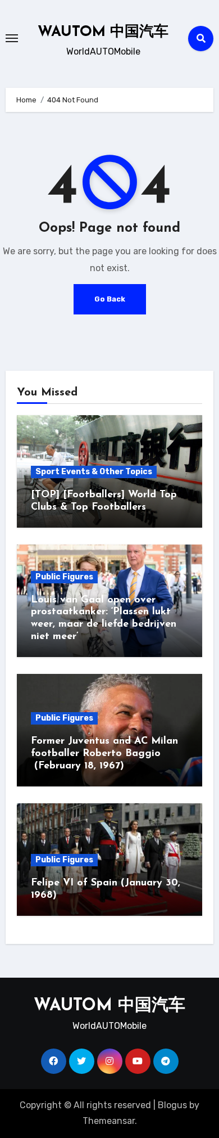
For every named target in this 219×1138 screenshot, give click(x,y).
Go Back (109, 299)
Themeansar (109, 1120)
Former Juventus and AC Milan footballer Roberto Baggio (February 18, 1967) (104, 753)
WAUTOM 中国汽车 (103, 32)
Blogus (172, 1105)
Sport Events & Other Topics (93, 471)
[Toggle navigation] (12, 38)
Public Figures (64, 577)
